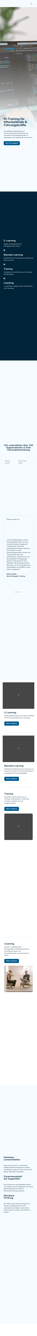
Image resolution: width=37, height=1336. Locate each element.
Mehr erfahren (11, 723)
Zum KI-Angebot (11, 143)
